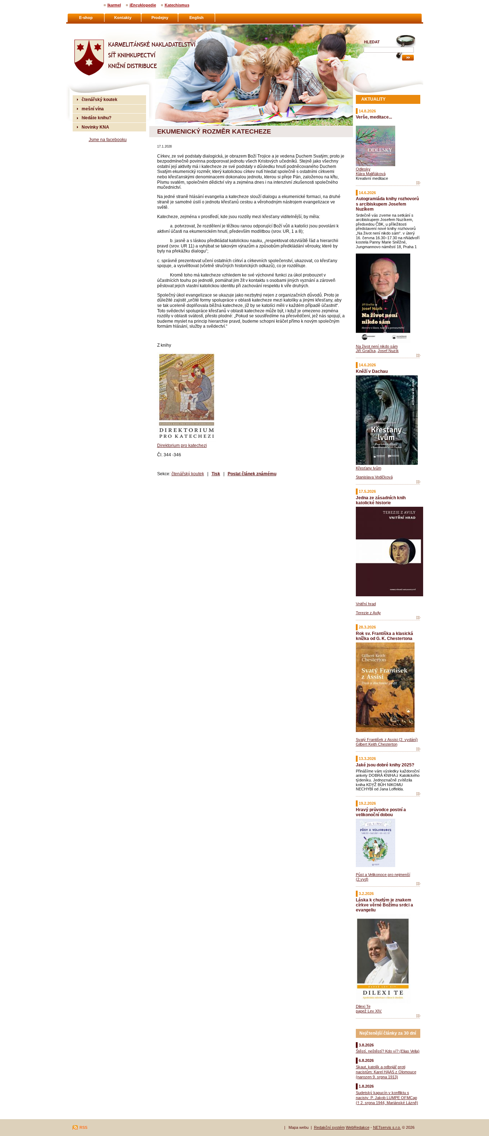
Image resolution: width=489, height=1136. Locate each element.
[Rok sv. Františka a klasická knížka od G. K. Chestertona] (418, 749)
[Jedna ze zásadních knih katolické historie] (418, 618)
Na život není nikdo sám (377, 346)
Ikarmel (114, 5)
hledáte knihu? (96, 117)
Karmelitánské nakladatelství (101, 27)
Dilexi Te (363, 1006)
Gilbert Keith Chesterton (376, 744)
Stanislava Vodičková (374, 477)
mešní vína (93, 108)
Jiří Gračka (366, 350)
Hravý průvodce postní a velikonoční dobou (381, 812)
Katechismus (177, 5)
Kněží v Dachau (372, 371)
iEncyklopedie (143, 5)
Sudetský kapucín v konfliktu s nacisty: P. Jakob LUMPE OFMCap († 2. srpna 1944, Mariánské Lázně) (387, 1098)
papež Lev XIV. (369, 1011)
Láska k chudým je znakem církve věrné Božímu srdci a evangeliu (384, 904)
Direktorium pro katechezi (182, 445)
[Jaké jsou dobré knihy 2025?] (418, 794)
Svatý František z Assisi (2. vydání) (387, 739)
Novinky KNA (95, 127)
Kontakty (122, 17)
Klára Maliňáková (371, 174)
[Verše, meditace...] (418, 183)
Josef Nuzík (388, 350)
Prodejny (159, 17)
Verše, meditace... (374, 117)
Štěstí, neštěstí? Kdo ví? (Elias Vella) (388, 1051)
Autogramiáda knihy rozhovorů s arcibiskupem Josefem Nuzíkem (387, 203)
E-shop (86, 17)
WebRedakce (357, 1127)
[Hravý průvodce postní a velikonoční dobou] (418, 884)
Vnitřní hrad (366, 604)
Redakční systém (329, 1127)
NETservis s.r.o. (387, 1127)
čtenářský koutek (187, 473)
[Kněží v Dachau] (418, 482)
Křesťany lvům (368, 468)
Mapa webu (299, 1127)
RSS (83, 1127)
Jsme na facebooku (108, 139)
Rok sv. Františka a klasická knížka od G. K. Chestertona (384, 636)
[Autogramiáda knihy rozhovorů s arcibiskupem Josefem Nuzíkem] (418, 355)
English (196, 17)
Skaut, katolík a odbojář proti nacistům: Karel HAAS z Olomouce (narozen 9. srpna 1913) (386, 1072)
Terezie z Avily (368, 613)
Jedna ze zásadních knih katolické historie (381, 500)
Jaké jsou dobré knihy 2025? (385, 764)
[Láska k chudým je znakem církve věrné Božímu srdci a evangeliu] (418, 1016)
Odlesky (363, 169)
